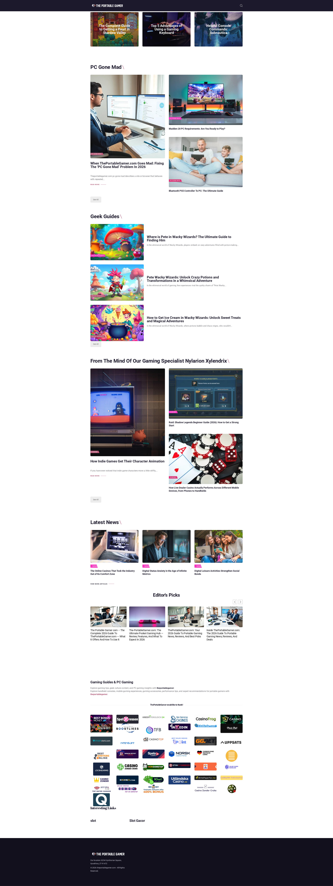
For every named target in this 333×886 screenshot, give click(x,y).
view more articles (98, 584)
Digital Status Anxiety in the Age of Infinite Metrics (164, 572)
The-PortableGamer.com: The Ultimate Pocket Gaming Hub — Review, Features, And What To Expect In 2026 (146, 635)
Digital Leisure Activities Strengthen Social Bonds (216, 572)
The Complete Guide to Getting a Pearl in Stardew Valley (114, 29)
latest (95, 566)
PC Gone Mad (96, 154)
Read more (95, 184)
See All (95, 200)
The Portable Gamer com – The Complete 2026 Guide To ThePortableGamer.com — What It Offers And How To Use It (107, 635)
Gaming (94, 452)
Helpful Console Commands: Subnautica (218, 29)
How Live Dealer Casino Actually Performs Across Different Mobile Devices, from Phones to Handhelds (204, 489)
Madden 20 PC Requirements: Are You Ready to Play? (197, 128)
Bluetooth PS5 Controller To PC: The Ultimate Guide (196, 190)
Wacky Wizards (98, 255)
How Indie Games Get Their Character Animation (127, 461)
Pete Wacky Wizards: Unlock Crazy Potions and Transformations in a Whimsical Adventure (183, 279)
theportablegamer (99, 694)
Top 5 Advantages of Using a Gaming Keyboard (166, 29)
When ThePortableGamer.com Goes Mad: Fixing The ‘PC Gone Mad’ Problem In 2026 (127, 165)
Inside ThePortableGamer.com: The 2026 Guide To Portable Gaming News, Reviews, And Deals (223, 635)
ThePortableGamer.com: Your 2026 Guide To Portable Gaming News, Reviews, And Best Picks (185, 633)
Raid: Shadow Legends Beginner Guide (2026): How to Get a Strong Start (204, 424)
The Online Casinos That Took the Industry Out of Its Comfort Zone (112, 572)
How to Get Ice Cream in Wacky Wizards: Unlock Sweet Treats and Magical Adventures (194, 319)
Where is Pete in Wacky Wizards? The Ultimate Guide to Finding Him (189, 238)
